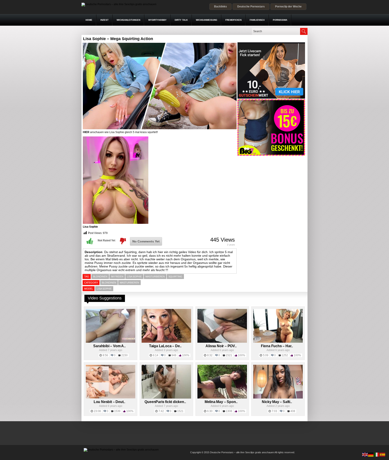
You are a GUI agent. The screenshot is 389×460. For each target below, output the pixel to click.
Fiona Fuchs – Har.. (277, 346)
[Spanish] (383, 454)
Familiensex (257, 20)
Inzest (104, 20)
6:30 (210, 411)
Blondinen (109, 282)
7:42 (161, 411)
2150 (124, 355)
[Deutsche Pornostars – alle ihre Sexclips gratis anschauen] (118, 4)
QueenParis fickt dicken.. (165, 402)
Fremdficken (233, 20)
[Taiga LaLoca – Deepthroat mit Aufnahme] (166, 341)
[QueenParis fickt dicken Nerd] (166, 397)
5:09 (265, 355)
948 (174, 355)
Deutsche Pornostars (251, 6)
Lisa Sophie (104, 288)
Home (89, 20)
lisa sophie (134, 276)
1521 (229, 355)
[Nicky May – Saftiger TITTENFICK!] (278, 397)
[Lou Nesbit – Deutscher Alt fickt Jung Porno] (110, 397)
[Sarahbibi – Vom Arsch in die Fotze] (110, 341)
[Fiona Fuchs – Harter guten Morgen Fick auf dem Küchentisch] (278, 341)
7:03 (274, 411)
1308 (229, 411)
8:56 (105, 355)
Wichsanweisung (206, 20)
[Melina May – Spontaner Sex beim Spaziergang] (222, 397)
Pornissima (280, 20)
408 (292, 411)
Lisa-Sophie (90, 226)
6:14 (155, 355)
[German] (371, 454)
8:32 (210, 355)
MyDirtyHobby (157, 20)
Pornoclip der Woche (288, 6)
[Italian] (377, 454)
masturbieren (155, 276)
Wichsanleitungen (128, 20)
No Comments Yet (146, 241)
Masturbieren (129, 282)
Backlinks (220, 6)
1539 (117, 411)
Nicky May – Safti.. (277, 402)
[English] (365, 454)
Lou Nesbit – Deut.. (109, 402)
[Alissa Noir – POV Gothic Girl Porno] (222, 341)
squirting (175, 276)
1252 (285, 355)
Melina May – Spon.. (221, 402)
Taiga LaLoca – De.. (165, 346)
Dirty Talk (181, 20)
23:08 (97, 411)
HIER (86, 132)
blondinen (100, 276)
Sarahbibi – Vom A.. (109, 346)
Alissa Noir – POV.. (221, 346)
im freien (117, 276)
